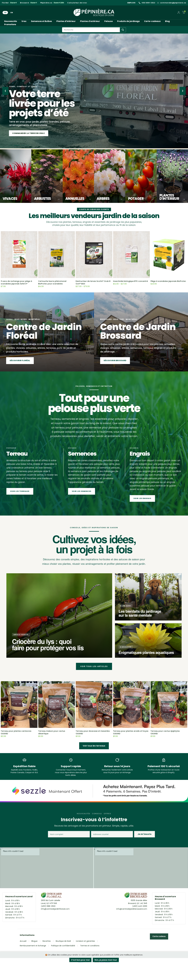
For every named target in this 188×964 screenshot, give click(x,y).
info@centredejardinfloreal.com (55, 909)
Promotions (10, 24)
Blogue (34, 941)
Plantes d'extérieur (90, 21)
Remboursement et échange (33, 945)
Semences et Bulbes (41, 21)
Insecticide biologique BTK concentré (130, 281)
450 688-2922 (148, 3)
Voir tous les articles (94, 666)
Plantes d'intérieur (66, 21)
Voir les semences (81, 491)
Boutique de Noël (63, 941)
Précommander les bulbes (27, 133)
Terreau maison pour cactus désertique (51, 732)
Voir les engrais (142, 498)
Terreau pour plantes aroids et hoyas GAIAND (130, 732)
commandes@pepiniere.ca (173, 3)
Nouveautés (10, 21)
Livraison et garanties (85, 941)
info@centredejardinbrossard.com (131, 909)
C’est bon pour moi (80, 960)
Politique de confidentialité (63, 945)
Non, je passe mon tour (106, 960)
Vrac (23, 21)
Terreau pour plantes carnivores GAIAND (16, 732)
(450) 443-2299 (139, 906)
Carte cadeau (159, 936)
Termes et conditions (89, 945)
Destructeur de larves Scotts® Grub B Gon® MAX (93, 282)
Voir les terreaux (19, 491)
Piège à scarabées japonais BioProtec (168, 281)
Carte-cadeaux (152, 21)
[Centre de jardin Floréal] (51, 896)
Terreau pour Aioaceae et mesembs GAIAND (93, 732)
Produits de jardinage (128, 21)
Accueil (23, 941)
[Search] (123, 29)
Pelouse (108, 21)
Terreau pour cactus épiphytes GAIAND (165, 732)
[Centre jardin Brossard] (135, 896)
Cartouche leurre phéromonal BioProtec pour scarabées (52, 282)
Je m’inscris (144, 834)
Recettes (47, 941)
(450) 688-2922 (48, 906)
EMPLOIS (131, 3)
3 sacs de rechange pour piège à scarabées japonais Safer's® (16, 282)
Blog (167, 21)
